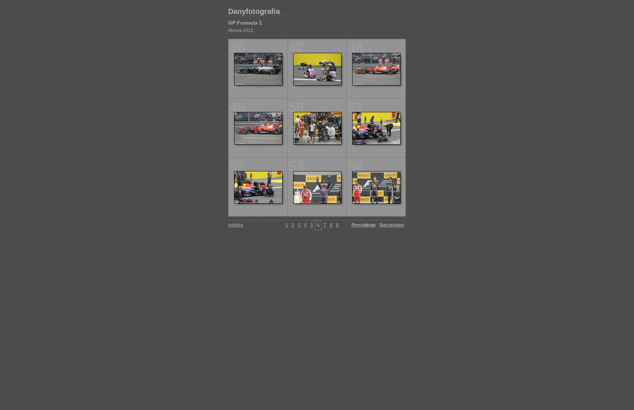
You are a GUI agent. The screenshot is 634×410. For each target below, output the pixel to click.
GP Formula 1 (245, 23)
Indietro (235, 225)
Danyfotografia (254, 11)
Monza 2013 (240, 30)
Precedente (363, 225)
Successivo (391, 225)
